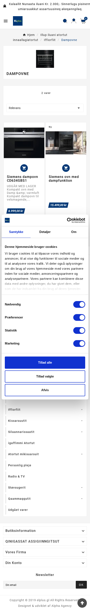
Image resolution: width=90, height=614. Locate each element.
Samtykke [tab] (16, 232)
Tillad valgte (45, 376)
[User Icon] (73, 20)
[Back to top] (82, 603)
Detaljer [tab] (45, 232)
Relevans (45, 107)
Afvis (45, 390)
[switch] (79, 317)
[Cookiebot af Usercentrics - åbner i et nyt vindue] (67, 220)
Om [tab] (73, 232)
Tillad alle (45, 362)
